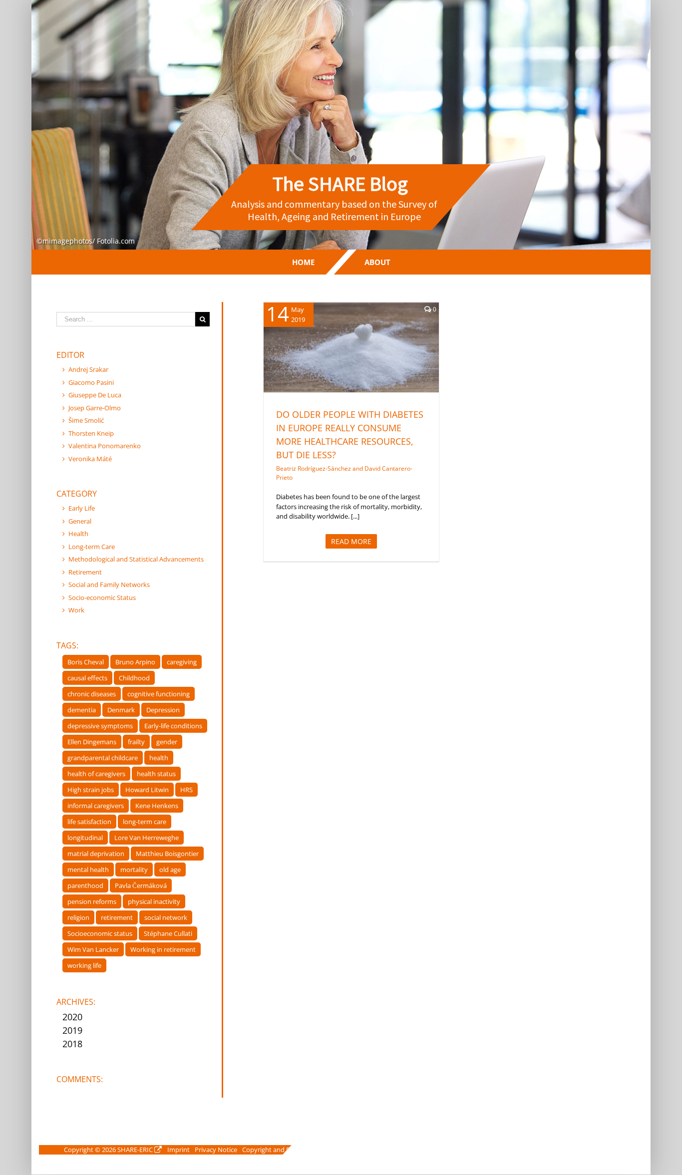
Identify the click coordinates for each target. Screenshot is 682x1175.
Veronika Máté (90, 458)
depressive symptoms (100, 725)
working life (84, 965)
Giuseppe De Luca (94, 394)
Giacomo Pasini (91, 382)
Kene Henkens (156, 805)
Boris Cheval (85, 661)
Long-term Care (91, 546)
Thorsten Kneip (91, 433)
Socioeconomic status (99, 933)
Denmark (121, 709)
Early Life (81, 508)
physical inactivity (154, 901)
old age (170, 869)
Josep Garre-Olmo (94, 407)
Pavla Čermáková (141, 885)
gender (166, 741)
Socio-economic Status (102, 597)
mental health (88, 869)
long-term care (144, 821)
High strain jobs (90, 789)
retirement (117, 917)
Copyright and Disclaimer (279, 1149)
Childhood (134, 677)
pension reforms (91, 901)
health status (156, 773)
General (79, 521)
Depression (163, 709)
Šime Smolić (86, 420)
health (158, 757)
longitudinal (85, 837)
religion (78, 917)
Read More (351, 541)
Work (76, 609)
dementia (81, 709)
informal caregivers (95, 805)
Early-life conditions (173, 725)
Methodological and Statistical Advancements (136, 559)
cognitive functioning (158, 693)
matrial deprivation (95, 853)
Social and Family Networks (109, 584)
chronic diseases (91, 693)
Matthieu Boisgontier (167, 853)
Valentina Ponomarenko (104, 445)
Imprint (178, 1149)
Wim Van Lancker (93, 949)
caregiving (182, 661)
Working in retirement (163, 949)
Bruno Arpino (135, 661)
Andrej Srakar (88, 369)
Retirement (85, 572)
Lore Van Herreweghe (146, 837)
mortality (134, 869)
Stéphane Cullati (168, 933)
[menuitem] (303, 262)
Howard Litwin (147, 789)
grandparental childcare (102, 757)
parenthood (85, 885)
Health (351, 365)
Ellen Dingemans (91, 741)
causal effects (87, 677)
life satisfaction (89, 821)
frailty (136, 741)
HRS (186, 789)
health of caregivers (96, 773)
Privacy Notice (216, 1149)
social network (165, 917)
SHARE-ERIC (135, 1149)
